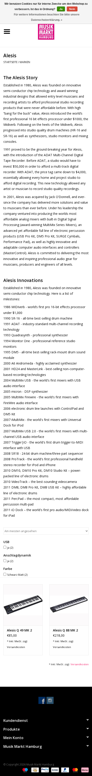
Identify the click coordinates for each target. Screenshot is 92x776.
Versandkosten (16, 647)
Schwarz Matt (17, 575)
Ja (61, 9)
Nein (72, 9)
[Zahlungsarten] (25, 770)
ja (10, 548)
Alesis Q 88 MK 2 (65, 630)
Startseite (10, 62)
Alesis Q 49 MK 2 (19, 630)
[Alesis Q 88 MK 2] (69, 604)
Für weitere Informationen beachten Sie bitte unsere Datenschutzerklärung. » (46, 17)
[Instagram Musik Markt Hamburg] (50, 700)
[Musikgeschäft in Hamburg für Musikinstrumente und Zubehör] (53, 31)
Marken (25, 62)
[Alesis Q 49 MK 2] (23, 604)
